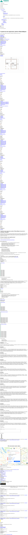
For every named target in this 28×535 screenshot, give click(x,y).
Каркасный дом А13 (2, 219)
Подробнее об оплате (3, 478)
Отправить (2, 496)
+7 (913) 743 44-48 (2, 9)
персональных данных (16, 469)
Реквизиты (7, 470)
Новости (1, 470)
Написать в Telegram (2, 527)
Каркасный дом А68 (2, 146)
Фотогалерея (4, 470)
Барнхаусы (1, 38)
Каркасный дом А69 (2, 189)
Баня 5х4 (1, 119)
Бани (3, 39)
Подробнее (1, 55)
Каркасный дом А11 (2, 134)
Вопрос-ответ (10, 470)
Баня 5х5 (1, 173)
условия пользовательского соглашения (14, 495)
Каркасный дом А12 (2, 204)
